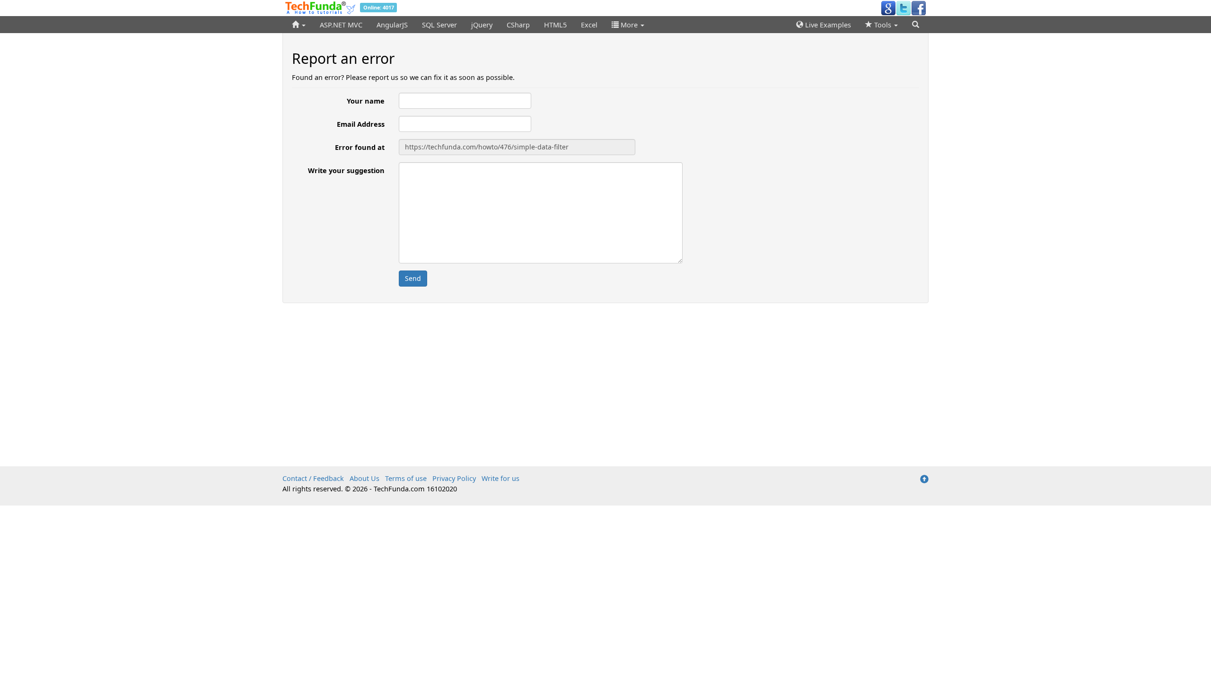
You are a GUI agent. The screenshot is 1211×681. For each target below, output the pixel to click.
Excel (589, 24)
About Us (364, 478)
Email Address (361, 124)
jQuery (481, 24)
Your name (366, 100)
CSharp (518, 24)
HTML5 (555, 24)
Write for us (500, 478)
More (629, 24)
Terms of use (406, 478)
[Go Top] (924, 479)
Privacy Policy (454, 478)
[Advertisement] (605, 379)
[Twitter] (903, 7)
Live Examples (827, 24)
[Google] (888, 7)
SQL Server (439, 24)
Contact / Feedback (313, 478)
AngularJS (392, 24)
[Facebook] (918, 7)
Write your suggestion (346, 170)
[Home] (299, 24)
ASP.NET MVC (341, 24)
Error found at (360, 147)
